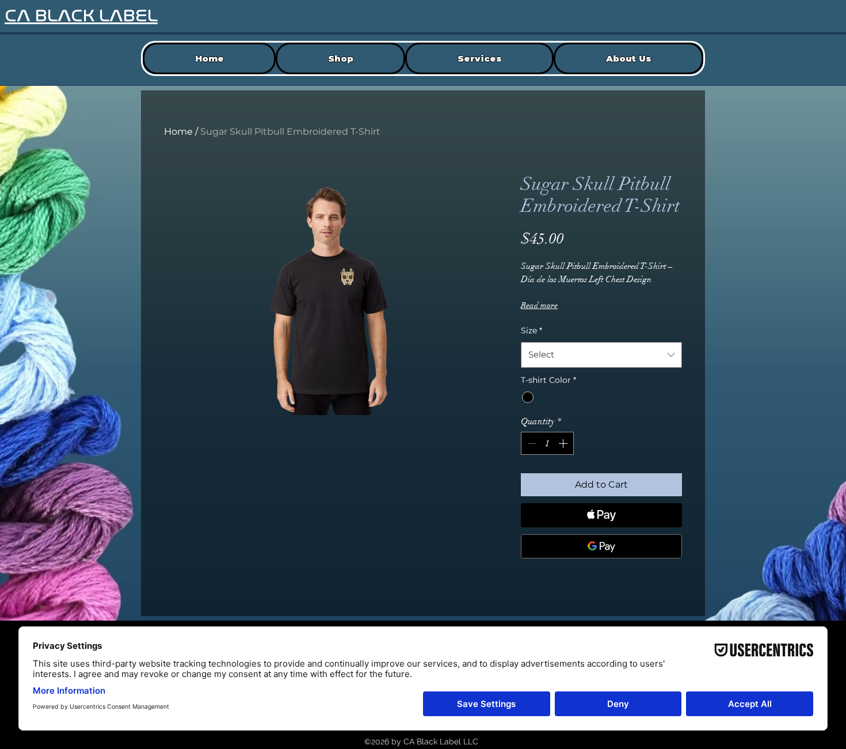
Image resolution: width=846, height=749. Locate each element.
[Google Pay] (601, 546)
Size (531, 330)
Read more (539, 305)
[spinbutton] (547, 443)
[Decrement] (531, 443)
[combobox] (601, 354)
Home (178, 131)
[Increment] (564, 443)
